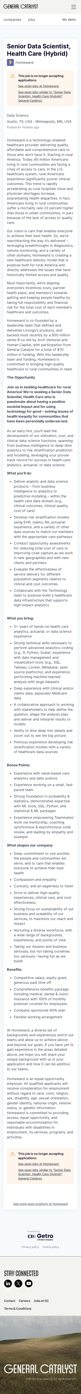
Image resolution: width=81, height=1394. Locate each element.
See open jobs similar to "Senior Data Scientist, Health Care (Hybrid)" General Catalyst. (44, 96)
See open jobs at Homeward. (38, 86)
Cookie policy (51, 1247)
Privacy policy (30, 1247)
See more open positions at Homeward (40, 1204)
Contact (9, 1301)
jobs (31, 19)
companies (12, 19)
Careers (24, 1301)
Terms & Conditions (17, 1309)
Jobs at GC (41, 1301)
